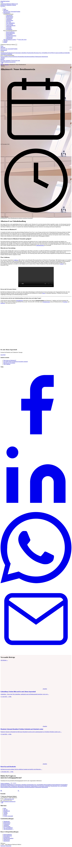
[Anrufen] (1, 2)
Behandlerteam (19, 300)
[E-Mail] (2, 2)
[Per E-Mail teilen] (36, 654)
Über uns (5, 809)
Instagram (3, 303)
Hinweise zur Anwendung (9, 362)
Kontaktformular (46, 301)
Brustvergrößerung (10, 31)
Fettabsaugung (9, 37)
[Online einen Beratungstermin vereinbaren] (1, 791)
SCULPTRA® (9, 24)
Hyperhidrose (9, 29)
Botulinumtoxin (9, 16)
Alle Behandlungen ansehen (9, 39)
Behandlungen (6, 12)
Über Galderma (6, 364)
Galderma (16, 260)
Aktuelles (5, 40)
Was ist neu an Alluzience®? (9, 360)
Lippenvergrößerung (10, 25)
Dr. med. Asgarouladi (11, 11)
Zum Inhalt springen (5, 1)
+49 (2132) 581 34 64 (9, 799)
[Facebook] (2, 6)
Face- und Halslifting (38, 784)
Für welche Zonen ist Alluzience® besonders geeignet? (15, 361)
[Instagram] (3, 6)
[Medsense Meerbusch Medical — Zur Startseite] (10, 791)
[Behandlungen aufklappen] (70, 50)
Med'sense (5, 10)
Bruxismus (8, 21)
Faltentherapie (9, 15)
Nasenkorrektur (9, 20)
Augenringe (8, 28)
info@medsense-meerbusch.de (8, 61)
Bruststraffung (9, 34)
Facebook (65, 301)
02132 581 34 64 (22, 39)
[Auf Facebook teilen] (36, 439)
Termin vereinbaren (6, 60)
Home (4, 9)
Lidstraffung (9, 19)
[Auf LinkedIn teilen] (36, 511)
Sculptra (61, 263)
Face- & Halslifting (10, 23)
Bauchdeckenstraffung (11, 35)
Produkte (18, 11)
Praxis (4, 11)
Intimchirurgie (9, 38)
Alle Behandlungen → (8, 829)
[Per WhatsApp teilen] (36, 582)
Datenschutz (8, 845)
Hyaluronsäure (9, 18)
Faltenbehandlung (40, 245)
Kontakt (5, 42)
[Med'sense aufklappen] (70, 47)
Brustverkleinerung (10, 33)
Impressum (3, 845)
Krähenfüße (8, 26)
